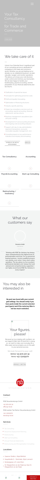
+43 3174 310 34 (8, 404)
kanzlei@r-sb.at (8, 415)
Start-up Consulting (10, 438)
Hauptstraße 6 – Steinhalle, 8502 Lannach (19, 459)
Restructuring (8, 435)
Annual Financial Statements (14, 441)
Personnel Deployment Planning (15, 431)
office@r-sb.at (7, 407)
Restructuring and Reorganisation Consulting (19, 444)
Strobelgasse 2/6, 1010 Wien (14, 462)
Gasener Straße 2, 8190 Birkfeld (15, 456)
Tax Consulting (9, 428)
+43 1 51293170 (22, 356)
